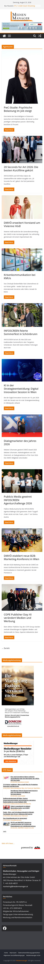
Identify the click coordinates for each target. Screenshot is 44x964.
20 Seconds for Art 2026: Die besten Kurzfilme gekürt (21, 168)
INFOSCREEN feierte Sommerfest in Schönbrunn (20, 332)
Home (6, 953)
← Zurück (6, 648)
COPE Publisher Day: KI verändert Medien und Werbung (18, 618)
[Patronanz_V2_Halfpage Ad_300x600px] (18, 667)
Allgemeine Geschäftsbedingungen (14, 955)
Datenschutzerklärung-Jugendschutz (29, 953)
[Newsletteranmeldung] (18, 742)
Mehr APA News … (8, 843)
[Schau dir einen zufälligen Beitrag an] (39, 35)
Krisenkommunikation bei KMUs (19, 276)
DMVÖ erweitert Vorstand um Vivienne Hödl (22, 224)
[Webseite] (22, 24)
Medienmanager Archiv (33, 955)
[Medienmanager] (4, 35)
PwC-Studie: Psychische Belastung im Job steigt (18, 109)
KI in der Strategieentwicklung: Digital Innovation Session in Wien (21, 389)
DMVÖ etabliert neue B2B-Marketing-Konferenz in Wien (21, 557)
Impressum (13, 953)
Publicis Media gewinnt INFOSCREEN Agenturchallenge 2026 (18, 500)
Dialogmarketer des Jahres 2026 (20, 442)
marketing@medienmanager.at (15, 886)
